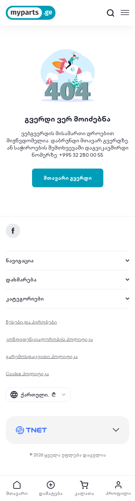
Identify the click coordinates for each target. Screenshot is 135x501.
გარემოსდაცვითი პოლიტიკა (42, 356)
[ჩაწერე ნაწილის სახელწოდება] (110, 13)
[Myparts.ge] (30, 13)
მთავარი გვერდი (68, 177)
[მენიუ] (125, 12)
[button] (110, 13)
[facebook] (13, 231)
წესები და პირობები (31, 322)
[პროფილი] (118, 485)
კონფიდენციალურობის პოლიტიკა (49, 339)
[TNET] (67, 430)
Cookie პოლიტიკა (27, 374)
